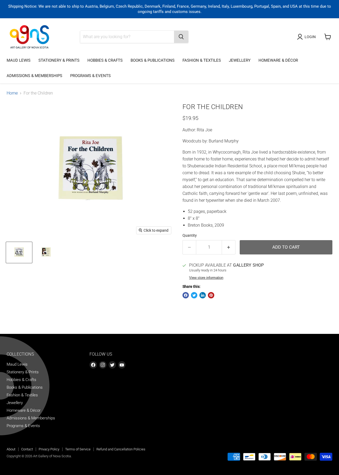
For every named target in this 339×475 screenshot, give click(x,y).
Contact (27, 449)
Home (12, 93)
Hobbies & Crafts (105, 60)
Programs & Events (90, 75)
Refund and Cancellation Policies (120, 449)
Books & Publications (153, 60)
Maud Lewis (18, 60)
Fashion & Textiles (201, 60)
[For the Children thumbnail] (19, 252)
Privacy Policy (49, 449)
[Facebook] (93, 365)
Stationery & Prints (58, 60)
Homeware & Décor (278, 60)
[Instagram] (102, 365)
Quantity (189, 235)
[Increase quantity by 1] (228, 247)
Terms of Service (78, 449)
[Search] (181, 37)
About (11, 449)
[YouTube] (122, 365)
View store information (206, 278)
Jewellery (240, 60)
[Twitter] (112, 365)
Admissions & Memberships (34, 75)
